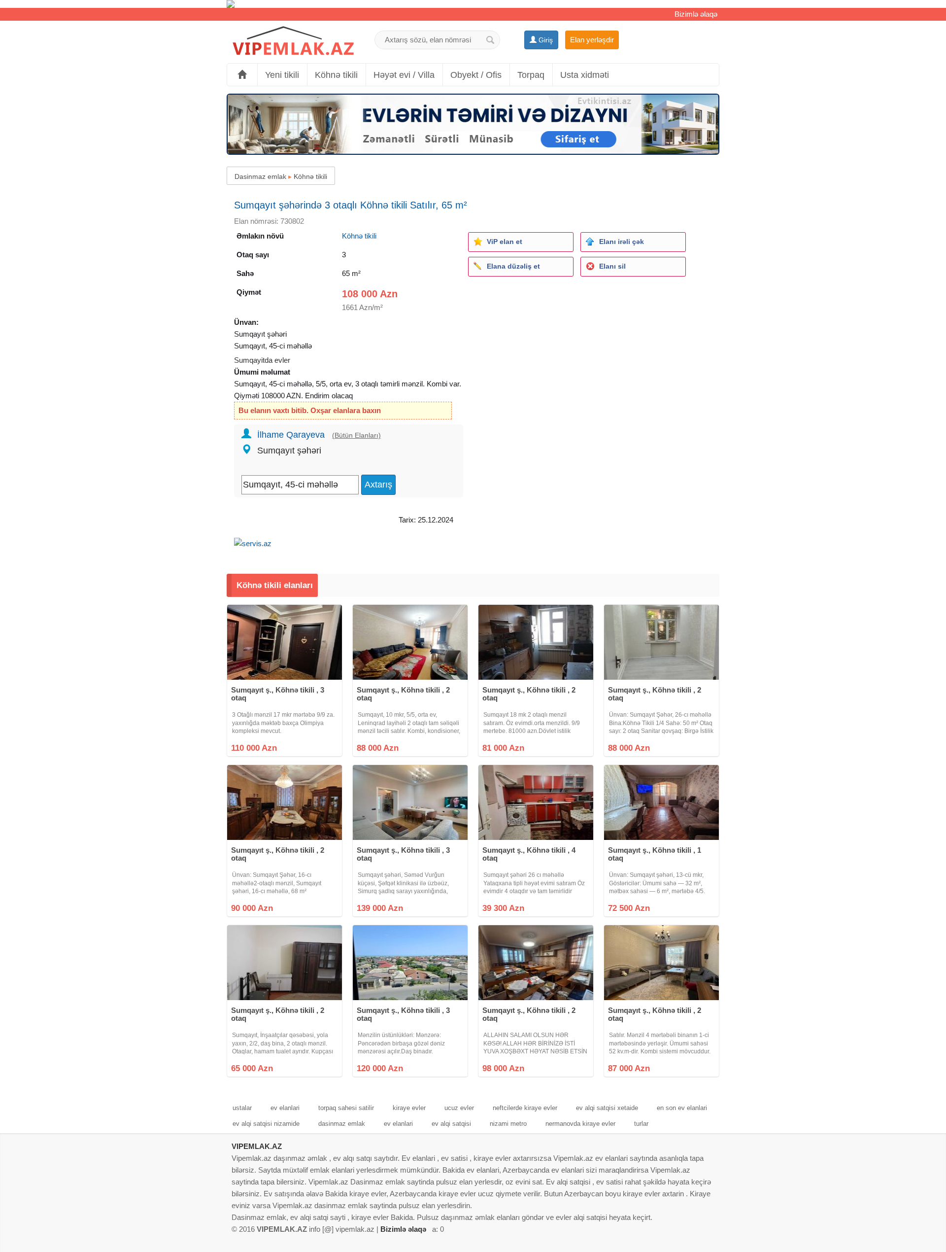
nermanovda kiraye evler (580, 1123)
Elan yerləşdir (592, 39)
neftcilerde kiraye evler (525, 1108)
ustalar (242, 1108)
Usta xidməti (584, 75)
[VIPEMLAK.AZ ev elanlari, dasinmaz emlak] (293, 41)
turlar (641, 1123)
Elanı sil (612, 266)
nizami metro (508, 1123)
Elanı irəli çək (621, 241)
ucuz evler (459, 1108)
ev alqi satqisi (451, 1123)
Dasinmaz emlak (260, 176)
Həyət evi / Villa (404, 75)
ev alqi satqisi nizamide (266, 1123)
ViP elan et (504, 241)
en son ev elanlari (682, 1108)
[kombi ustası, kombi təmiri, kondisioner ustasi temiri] (473, 4)
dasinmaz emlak (341, 1123)
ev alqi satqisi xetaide (607, 1108)
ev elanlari (285, 1108)
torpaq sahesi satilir (346, 1108)
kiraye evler (409, 1108)
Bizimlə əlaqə (696, 14)
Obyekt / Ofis (476, 75)
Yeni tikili (282, 75)
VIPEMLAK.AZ (257, 1146)
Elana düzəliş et (513, 266)
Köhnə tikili (336, 75)
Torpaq (530, 75)
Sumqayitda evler (262, 360)
